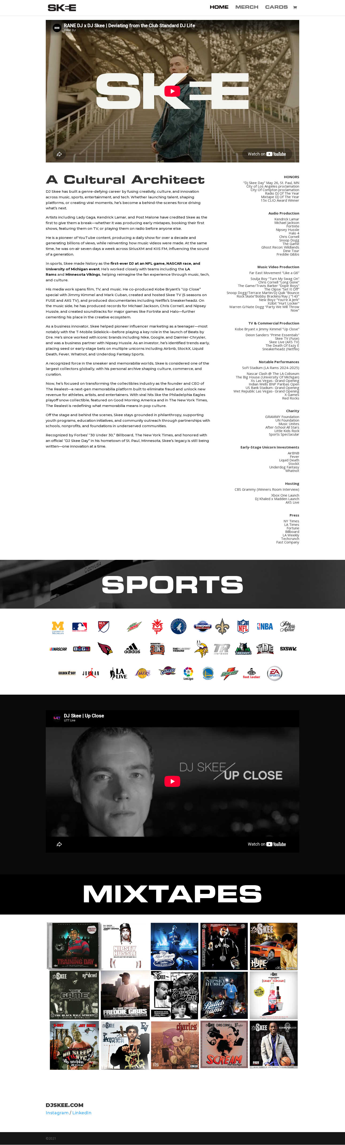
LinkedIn (82, 1112)
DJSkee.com (65, 1105)
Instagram (57, 1112)
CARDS (276, 8)
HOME (219, 8)
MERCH (246, 8)
